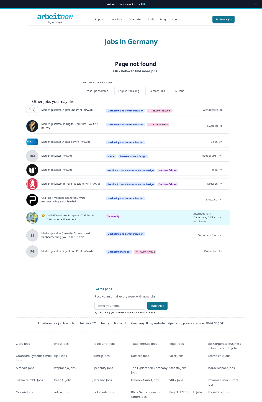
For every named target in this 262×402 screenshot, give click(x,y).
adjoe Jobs (61, 392)
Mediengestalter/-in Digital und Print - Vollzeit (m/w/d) (69, 125)
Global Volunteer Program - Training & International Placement (70, 217)
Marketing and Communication (125, 110)
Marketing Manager (118, 251)
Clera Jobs (23, 344)
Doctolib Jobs (140, 356)
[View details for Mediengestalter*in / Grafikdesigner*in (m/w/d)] (32, 184)
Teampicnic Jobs (219, 356)
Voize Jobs (176, 356)
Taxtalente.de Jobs (144, 344)
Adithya (57, 22)
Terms (152, 312)
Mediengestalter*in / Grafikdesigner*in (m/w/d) (70, 183)
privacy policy (136, 312)
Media (111, 156)
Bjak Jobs (60, 356)
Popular (100, 19)
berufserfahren (167, 170)
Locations (116, 19)
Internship (113, 216)
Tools (151, 19)
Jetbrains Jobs (102, 380)
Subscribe (157, 306)
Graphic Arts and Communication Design (130, 170)
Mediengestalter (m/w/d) (56, 155)
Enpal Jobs (61, 344)
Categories (135, 19)
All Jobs (179, 91)
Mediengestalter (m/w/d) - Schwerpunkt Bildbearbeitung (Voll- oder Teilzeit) (65, 235)
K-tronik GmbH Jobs (145, 380)
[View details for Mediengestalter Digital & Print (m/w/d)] (32, 142)
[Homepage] (55, 16)
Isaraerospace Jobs (221, 368)
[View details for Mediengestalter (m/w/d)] (32, 170)
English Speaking (128, 91)
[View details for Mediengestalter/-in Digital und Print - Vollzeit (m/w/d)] (32, 126)
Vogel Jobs (176, 344)
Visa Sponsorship (97, 91)
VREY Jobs (176, 380)
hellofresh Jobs (103, 392)
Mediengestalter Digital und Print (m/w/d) (67, 109)
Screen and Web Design (133, 156)
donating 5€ (215, 323)
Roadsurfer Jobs (104, 344)
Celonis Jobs (24, 392)
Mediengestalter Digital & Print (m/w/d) (65, 141)
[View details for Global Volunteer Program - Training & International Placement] (32, 218)
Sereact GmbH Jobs (29, 380)
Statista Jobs (177, 368)
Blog (163, 19)
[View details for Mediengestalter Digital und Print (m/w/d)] (32, 110)
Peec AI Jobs (62, 380)
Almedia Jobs (25, 368)
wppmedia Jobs (65, 368)
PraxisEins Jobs (218, 392)
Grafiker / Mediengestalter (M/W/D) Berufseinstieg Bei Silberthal (63, 199)
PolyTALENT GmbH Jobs (185, 392)
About (175, 19)
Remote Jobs (157, 91)
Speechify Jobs (103, 368)
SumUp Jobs (101, 356)
